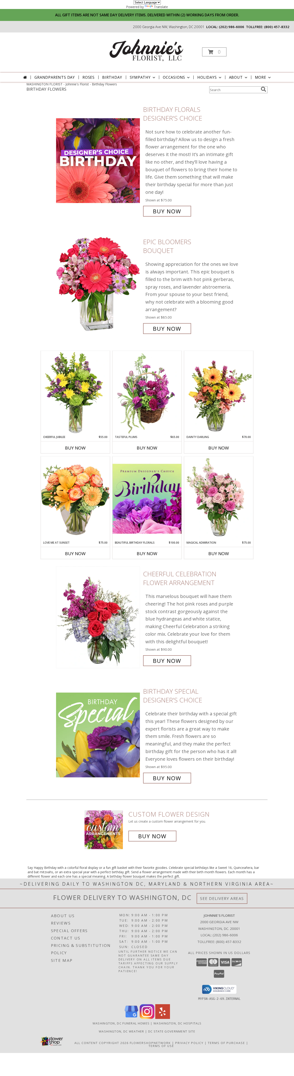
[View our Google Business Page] (131, 1017)
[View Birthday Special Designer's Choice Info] (98, 735)
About (236, 77)
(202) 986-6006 (231, 26)
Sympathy (140, 77)
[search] (263, 89)
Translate (161, 7)
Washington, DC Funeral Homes (121, 1023)
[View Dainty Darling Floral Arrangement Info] (218, 393)
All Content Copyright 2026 (101, 1043)
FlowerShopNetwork (150, 1043)
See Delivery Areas (222, 898)
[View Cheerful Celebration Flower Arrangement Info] (98, 617)
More (260, 77)
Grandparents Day (54, 77)
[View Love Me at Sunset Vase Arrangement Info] (75, 498)
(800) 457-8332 (276, 26)
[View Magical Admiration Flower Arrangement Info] (218, 498)
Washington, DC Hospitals (177, 1023)
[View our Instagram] (147, 1017)
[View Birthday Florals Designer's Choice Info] (98, 160)
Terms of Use (161, 1046)
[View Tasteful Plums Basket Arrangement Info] (147, 393)
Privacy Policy (189, 1043)
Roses (88, 77)
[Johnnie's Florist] (146, 50)
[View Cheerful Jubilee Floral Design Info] (75, 393)
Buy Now (167, 211)
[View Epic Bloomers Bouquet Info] (98, 285)
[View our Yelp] (162, 1017)
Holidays (207, 77)
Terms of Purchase (226, 1043)
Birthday (112, 77)
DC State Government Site (171, 1031)
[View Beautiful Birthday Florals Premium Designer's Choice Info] (147, 498)
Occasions (174, 77)
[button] (214, 51)
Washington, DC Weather (121, 1031)
